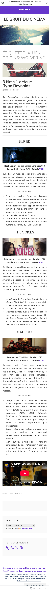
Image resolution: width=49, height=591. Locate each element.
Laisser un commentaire (12, 493)
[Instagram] (21, 548)
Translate (27, 528)
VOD (41, 169)
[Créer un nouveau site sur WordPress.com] (24, 3)
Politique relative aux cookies (29, 581)
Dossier (15, 90)
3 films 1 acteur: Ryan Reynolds (17, 83)
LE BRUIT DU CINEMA (24, 19)
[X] (17, 548)
